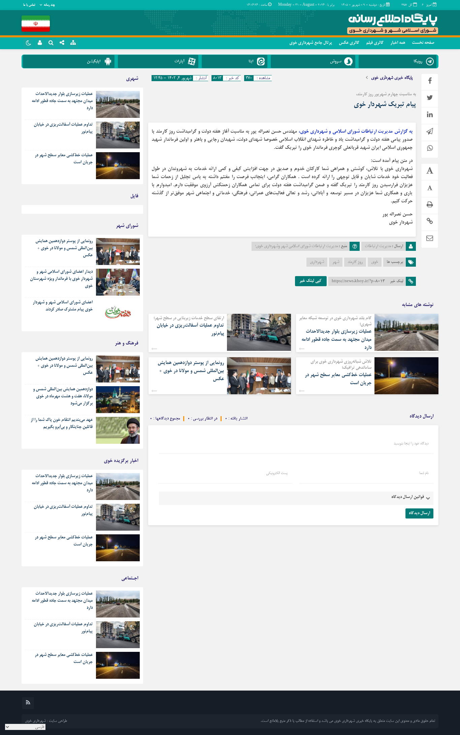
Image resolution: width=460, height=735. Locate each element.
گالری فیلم (375, 43)
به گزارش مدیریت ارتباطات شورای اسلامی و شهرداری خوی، (356, 131)
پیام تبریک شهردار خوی (385, 104)
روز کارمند (355, 262)
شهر (335, 262)
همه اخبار (397, 43)
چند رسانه (49, 5)
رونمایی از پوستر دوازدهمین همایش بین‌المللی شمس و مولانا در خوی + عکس (191, 371)
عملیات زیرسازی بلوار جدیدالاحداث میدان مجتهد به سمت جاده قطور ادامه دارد (336, 339)
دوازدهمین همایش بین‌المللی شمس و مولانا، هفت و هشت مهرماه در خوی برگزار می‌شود (63, 396)
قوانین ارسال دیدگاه (407, 497)
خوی (374, 262)
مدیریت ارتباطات (378, 246)
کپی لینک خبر (310, 281)
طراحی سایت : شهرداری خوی (46, 721)
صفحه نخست (423, 43)
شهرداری (317, 262)
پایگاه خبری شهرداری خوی (392, 77)
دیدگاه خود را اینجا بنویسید (411, 443)
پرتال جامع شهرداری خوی (310, 43)
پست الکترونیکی (277, 473)
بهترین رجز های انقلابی (121, 211)
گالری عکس (349, 43)
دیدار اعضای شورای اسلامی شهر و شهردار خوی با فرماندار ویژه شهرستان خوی (61, 279)
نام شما (423, 473)
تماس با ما (29, 5)
